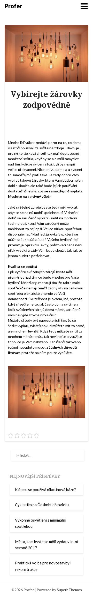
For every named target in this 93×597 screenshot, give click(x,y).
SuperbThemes (69, 590)
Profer (13, 6)
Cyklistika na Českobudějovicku (42, 504)
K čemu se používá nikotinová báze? (45, 489)
